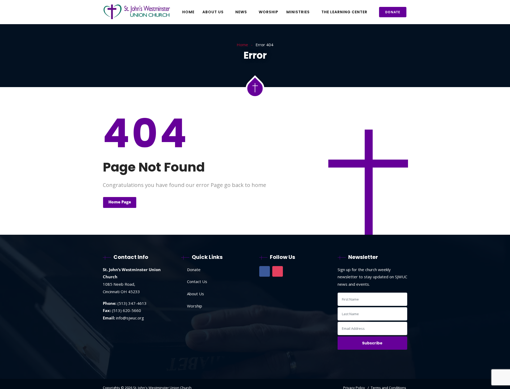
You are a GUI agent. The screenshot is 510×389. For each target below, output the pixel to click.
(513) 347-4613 (132, 303)
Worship (268, 12)
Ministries (298, 12)
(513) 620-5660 (126, 310)
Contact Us (197, 281)
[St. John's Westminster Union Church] (137, 12)
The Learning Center (344, 12)
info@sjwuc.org (130, 317)
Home (188, 12)
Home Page (119, 201)
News (241, 12)
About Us (213, 12)
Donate (392, 12)
